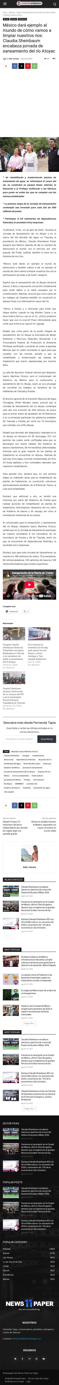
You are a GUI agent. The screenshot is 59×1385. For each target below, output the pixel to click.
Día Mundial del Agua (12, 763)
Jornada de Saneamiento (32, 768)
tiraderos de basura (12, 788)
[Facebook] (15, 66)
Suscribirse (47, 739)
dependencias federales (26, 759)
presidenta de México (12, 780)
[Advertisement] (29, 102)
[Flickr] (29, 1359)
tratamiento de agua (41, 788)
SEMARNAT (19, 784)
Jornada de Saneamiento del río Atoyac (19, 772)
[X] (21, 66)
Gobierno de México (12, 768)
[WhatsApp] (34, 66)
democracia (8, 759)
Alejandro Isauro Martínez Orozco (24, 751)
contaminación (38, 755)
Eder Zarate (14, 59)
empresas (47, 763)
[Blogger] (15, 1359)
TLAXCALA (27, 788)
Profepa (27, 780)
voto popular (9, 792)
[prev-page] (4, 936)
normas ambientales (20, 776)
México (7, 776)
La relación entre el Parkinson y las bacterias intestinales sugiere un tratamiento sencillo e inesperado (36, 978)
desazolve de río (44, 759)
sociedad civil (31, 784)
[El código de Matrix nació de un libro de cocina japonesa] (11, 994)
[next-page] (9, 936)
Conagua (25, 755)
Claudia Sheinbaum (11, 755)
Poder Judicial (37, 776)
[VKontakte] (43, 1359)
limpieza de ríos (44, 772)
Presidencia (22, 19)
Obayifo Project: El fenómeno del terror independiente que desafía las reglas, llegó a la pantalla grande (15, 827)
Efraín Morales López (32, 763)
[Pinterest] (28, 66)
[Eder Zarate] (5, 58)
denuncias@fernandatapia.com (26, 1338)
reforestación (38, 780)
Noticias (13, 19)
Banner (12, 12)
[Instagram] (36, 1359)
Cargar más (28, 1023)
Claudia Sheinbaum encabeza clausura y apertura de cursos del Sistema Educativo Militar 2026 (36, 890)
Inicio (5, 12)
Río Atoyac (8, 784)
